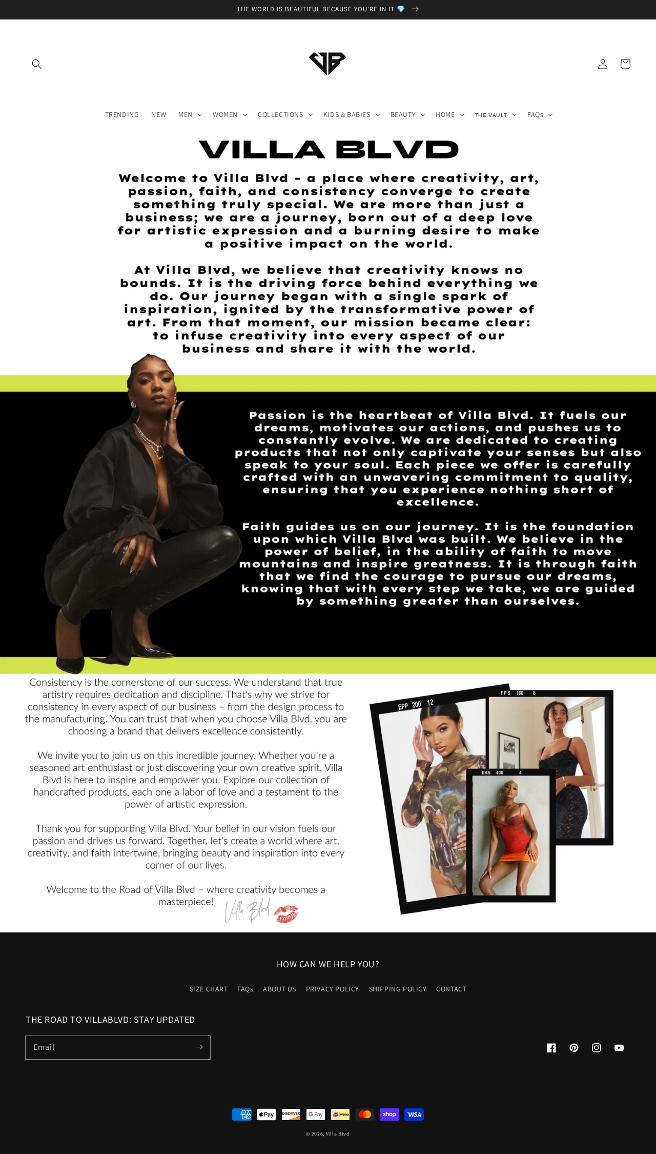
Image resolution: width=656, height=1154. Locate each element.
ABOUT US (279, 988)
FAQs (245, 988)
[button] (37, 64)
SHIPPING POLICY (398, 988)
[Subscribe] (199, 1047)
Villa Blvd (338, 1133)
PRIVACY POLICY (332, 988)
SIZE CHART (209, 988)
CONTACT (451, 988)
